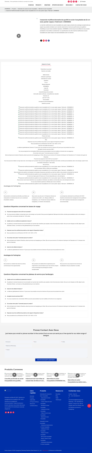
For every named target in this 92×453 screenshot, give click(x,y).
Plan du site (45, 450)
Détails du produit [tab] (46, 64)
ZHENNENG (7, 9)
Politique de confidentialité (55, 450)
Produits (14, 9)
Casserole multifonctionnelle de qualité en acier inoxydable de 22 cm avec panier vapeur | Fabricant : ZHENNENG (32, 10)
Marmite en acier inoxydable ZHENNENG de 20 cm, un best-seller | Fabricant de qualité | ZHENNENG (56, 380)
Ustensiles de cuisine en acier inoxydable (27, 9)
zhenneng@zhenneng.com (77, 400)
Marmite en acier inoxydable (45, 9)
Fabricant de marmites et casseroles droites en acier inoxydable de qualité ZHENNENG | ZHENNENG (35, 380)
